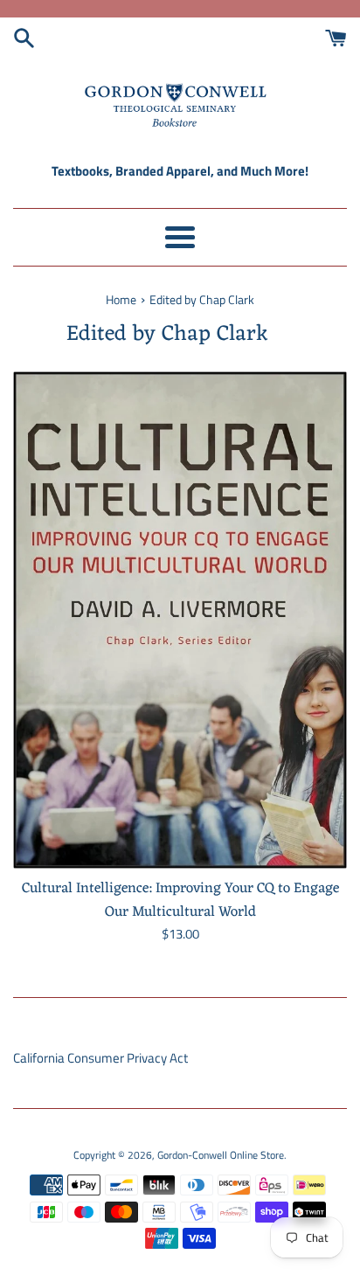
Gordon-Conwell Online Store (220, 1155)
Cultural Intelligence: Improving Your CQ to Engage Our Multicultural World (180, 900)
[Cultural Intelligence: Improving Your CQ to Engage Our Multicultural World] (180, 620)
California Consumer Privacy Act (100, 1058)
